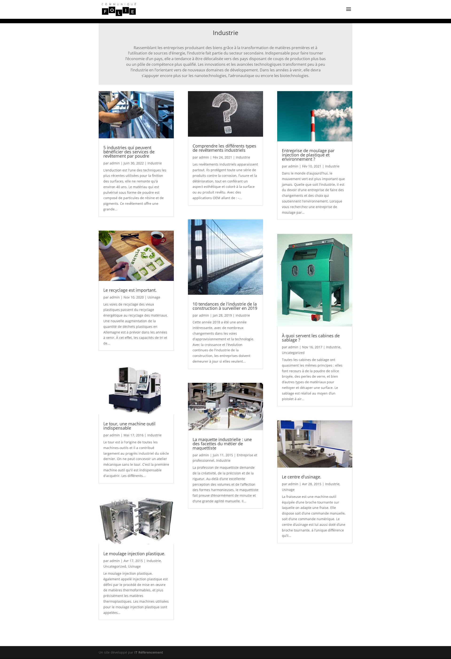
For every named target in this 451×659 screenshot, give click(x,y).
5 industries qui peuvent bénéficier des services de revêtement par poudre (129, 152)
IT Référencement (148, 652)
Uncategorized (114, 566)
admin (115, 163)
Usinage (154, 297)
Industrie (155, 163)
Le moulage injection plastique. (134, 553)
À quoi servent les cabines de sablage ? (311, 338)
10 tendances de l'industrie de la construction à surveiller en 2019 (225, 306)
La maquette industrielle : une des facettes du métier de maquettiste (222, 444)
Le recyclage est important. (130, 290)
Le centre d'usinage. (301, 477)
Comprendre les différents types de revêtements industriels (224, 148)
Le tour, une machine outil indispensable (129, 426)
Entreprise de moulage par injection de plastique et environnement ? (308, 155)
